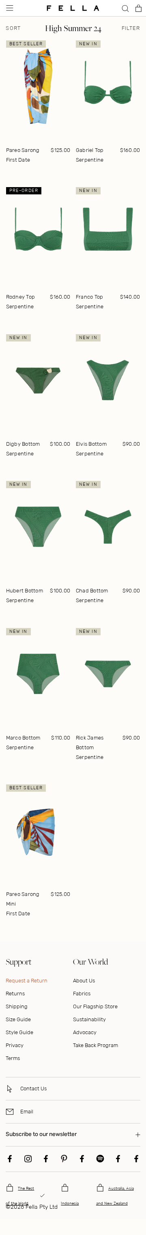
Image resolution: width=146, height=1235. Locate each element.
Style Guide (19, 1032)
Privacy (15, 1045)
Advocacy (85, 1032)
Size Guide (18, 1019)
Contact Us (33, 1088)
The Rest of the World (20, 1196)
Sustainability (89, 1019)
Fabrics (81, 994)
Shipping (17, 1006)
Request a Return (26, 981)
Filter (131, 28)
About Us (84, 981)
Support (18, 961)
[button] (9, 8)
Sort (13, 28)
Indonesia (70, 1203)
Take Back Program (95, 1045)
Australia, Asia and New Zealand (115, 1196)
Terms (13, 1058)
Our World (90, 961)
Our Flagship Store (95, 1006)
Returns (15, 994)
